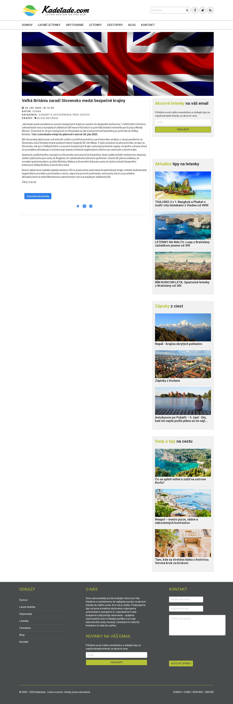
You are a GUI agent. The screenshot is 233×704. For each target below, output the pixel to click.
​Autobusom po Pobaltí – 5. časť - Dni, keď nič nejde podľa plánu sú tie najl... (181, 419)
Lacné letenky (49, 25)
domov (177, 692)
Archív (209, 692)
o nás (187, 692)
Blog (132, 25)
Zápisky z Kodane (167, 380)
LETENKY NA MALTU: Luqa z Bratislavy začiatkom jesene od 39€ (182, 243)
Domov (27, 25)
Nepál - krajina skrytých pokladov (178, 344)
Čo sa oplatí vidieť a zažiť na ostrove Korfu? (180, 480)
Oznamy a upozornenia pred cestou (64, 114)
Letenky (95, 25)
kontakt (198, 692)
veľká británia (47, 118)
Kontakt (148, 25)
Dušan (37, 111)
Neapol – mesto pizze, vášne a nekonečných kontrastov (176, 521)
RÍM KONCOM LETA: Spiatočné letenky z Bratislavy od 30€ (182, 283)
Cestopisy (115, 25)
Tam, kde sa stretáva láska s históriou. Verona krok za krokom (182, 561)
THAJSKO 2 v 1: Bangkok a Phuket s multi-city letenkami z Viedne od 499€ (182, 203)
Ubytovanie (75, 25)
